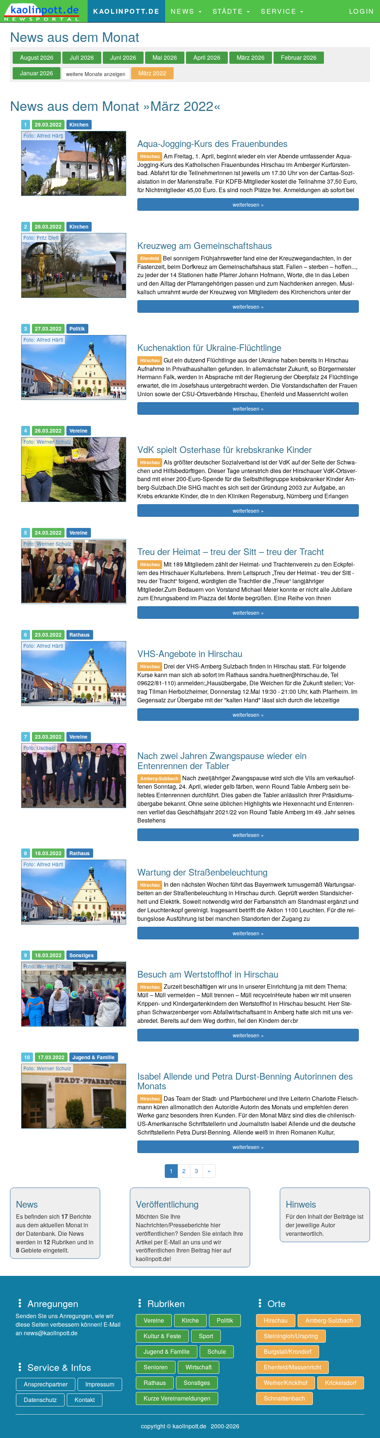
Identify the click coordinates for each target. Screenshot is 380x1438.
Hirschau (276, 1320)
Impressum (99, 1384)
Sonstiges (197, 1382)
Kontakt (85, 1399)
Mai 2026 (165, 57)
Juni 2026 (123, 57)
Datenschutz (40, 1399)
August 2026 (36, 57)
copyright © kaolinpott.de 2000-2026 (190, 1426)
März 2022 (152, 73)
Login (361, 11)
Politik (225, 1320)
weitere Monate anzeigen (95, 74)
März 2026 (251, 57)
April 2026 (206, 57)
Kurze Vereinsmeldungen (177, 1398)
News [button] (184, 11)
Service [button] (280, 11)
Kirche (190, 1320)
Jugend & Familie (167, 1351)
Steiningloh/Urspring (291, 1336)
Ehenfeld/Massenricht (292, 1367)
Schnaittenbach (284, 1398)
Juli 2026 (82, 57)
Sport (206, 1336)
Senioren (156, 1367)
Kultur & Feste (162, 1336)
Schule (216, 1351)
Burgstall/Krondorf (287, 1351)
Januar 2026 (36, 73)
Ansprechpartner (46, 1384)
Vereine (154, 1320)
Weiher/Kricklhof (285, 1382)
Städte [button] (229, 11)
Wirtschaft (199, 1367)
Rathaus (155, 1382)
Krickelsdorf (340, 1382)
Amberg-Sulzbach (329, 1320)
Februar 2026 (299, 57)
